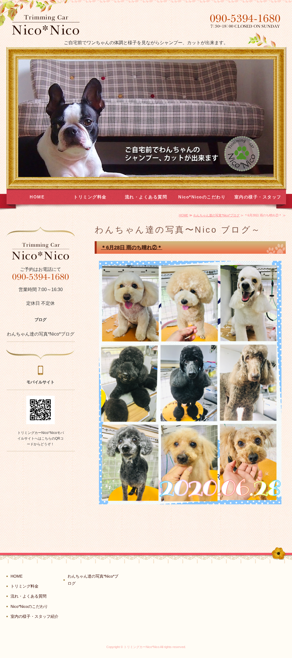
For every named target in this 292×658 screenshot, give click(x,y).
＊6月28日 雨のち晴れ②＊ (131, 247)
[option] (145, 118)
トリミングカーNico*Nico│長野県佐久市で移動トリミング (46, 25)
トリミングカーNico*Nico (141, 647)
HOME (37, 196)
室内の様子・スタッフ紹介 (257, 199)
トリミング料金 (90, 196)
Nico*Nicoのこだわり (202, 196)
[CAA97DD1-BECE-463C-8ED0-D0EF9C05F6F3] (190, 499)
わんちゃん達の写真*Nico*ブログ (216, 215)
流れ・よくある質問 (146, 196)
